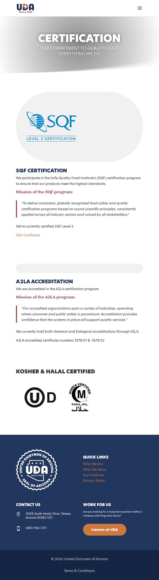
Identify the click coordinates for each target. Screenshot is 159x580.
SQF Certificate (28, 235)
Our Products (93, 475)
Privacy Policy (94, 480)
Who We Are (93, 464)
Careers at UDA (104, 529)
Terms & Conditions (79, 570)
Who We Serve (94, 469)
